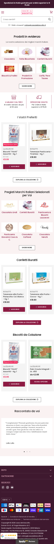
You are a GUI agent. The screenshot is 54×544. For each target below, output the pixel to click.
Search (4, 517)
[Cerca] (49, 19)
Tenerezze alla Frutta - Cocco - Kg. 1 (40, 295)
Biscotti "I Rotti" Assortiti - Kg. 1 (10, 152)
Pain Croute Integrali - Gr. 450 (40, 370)
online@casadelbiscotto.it (35, 25)
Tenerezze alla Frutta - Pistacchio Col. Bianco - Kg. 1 (13, 296)
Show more (27, 86)
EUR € (5, 499)
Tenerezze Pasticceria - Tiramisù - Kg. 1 (41, 152)
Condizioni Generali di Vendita (22, 517)
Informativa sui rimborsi (10, 519)
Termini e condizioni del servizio (36, 519)
